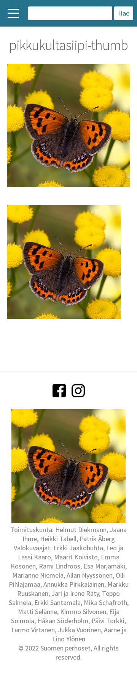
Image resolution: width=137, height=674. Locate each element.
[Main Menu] (13, 13)
